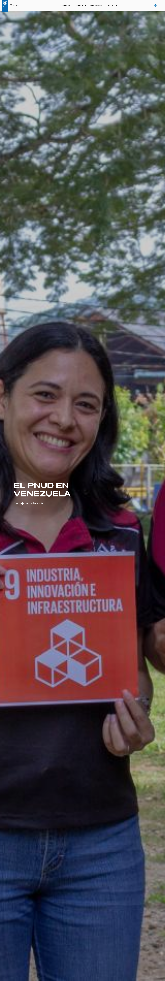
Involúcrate (112, 5)
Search (159, 5)
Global (155, 5)
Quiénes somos (65, 5)
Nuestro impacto (96, 5)
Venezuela (14, 5)
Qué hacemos (81, 5)
